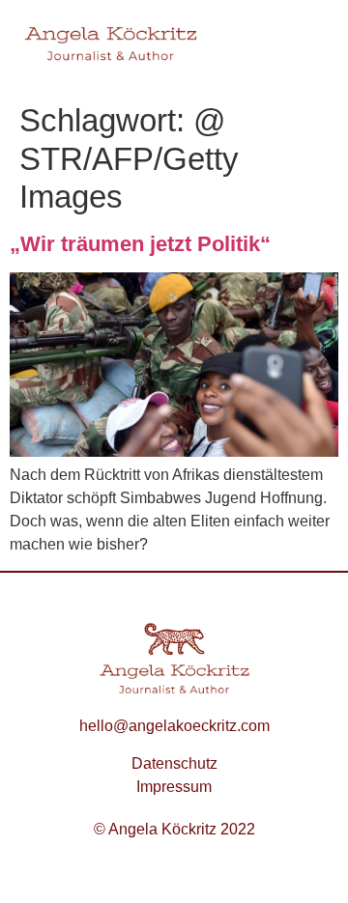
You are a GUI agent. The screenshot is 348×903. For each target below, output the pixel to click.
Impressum (174, 786)
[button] (305, 47)
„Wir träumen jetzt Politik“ (140, 244)
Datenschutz (174, 763)
